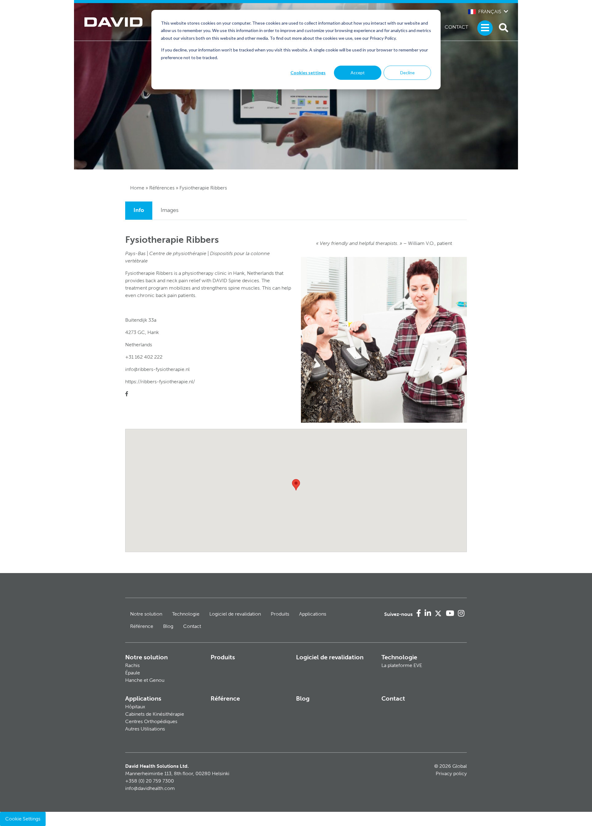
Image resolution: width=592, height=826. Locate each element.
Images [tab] (170, 210)
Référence (141, 626)
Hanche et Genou (144, 680)
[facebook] (126, 394)
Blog (168, 626)
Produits (280, 614)
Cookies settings (308, 72)
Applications (312, 614)
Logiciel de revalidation (235, 614)
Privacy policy (451, 773)
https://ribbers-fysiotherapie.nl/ (160, 382)
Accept (358, 72)
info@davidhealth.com (150, 788)
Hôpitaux (135, 707)
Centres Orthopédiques (151, 721)
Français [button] (489, 11)
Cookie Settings (22, 819)
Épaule (132, 673)
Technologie (185, 614)
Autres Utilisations (145, 729)
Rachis (132, 665)
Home (137, 188)
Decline (407, 72)
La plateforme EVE (401, 665)
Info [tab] (139, 210)
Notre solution (146, 614)
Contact (456, 27)
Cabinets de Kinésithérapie (154, 714)
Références (162, 188)
